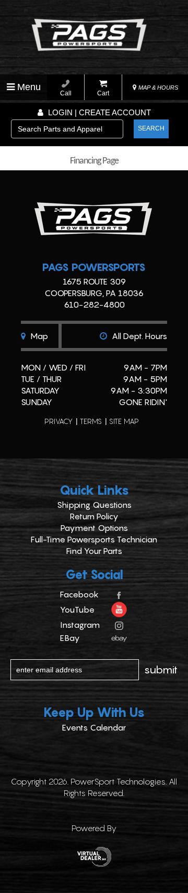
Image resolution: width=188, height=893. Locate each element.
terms (91, 421)
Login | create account (98, 112)
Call (66, 93)
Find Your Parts (94, 551)
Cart (103, 93)
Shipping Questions (94, 504)
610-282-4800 (94, 304)
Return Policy (94, 516)
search (151, 128)
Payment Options (94, 527)
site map (124, 421)
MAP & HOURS (157, 87)
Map (38, 336)
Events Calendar (94, 727)
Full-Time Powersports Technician (94, 539)
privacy (58, 421)
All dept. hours (138, 336)
